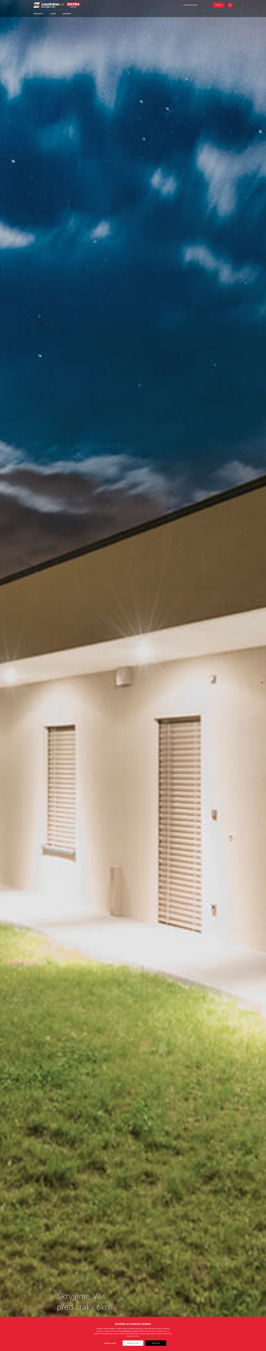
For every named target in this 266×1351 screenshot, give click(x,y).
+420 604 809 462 (190, 5)
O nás (53, 14)
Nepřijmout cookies (133, 1343)
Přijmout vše (156, 1343)
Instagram (203, 5)
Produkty (38, 14)
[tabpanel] (133, 672)
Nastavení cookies (110, 1343)
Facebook (208, 5)
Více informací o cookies (130, 1331)
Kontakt (67, 14)
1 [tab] (262, 679)
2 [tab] (262, 682)
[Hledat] (230, 5)
